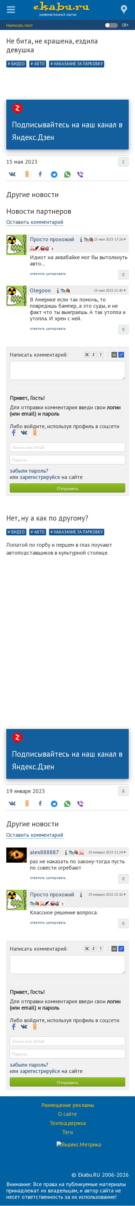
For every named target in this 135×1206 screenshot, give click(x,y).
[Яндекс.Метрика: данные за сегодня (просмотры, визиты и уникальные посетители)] (79, 1144)
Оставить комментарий (34, 221)
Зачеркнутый (101, 355)
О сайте (67, 1114)
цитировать (56, 273)
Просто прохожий (52, 239)
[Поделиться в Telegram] (53, 174)
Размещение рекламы (67, 1105)
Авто (39, 64)
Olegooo (40, 290)
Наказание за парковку (78, 64)
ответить (37, 273)
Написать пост (19, 25)
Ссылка (121, 355)
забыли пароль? (29, 470)
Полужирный (87, 355)
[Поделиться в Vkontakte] (12, 174)
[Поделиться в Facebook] (40, 174)
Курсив (94, 355)
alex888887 (44, 852)
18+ (124, 25)
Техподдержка (68, 1123)
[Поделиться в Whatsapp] (67, 174)
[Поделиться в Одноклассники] (26, 174)
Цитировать (114, 355)
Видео (18, 64)
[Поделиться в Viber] (80, 174)
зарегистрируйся (40, 477)
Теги (67, 1132)
